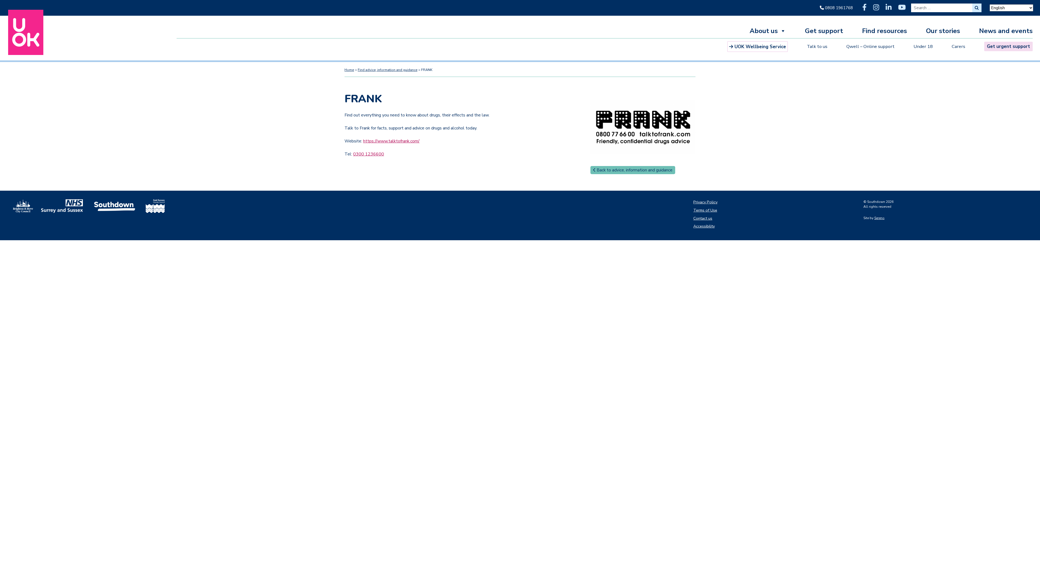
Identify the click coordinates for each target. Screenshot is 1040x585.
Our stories (943, 31)
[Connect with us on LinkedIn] (889, 7)
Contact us (702, 218)
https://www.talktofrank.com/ (391, 141)
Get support (824, 31)
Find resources (884, 31)
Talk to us (817, 46)
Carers (958, 46)
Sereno (879, 218)
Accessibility (704, 226)
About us (764, 31)
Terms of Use (705, 210)
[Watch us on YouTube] (902, 7)
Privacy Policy (705, 202)
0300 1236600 (368, 154)
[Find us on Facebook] (864, 7)
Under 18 (923, 46)
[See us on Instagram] (876, 7)
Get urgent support (1008, 46)
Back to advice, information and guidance (634, 170)
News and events (1006, 31)
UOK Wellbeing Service (760, 47)
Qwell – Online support (870, 46)
